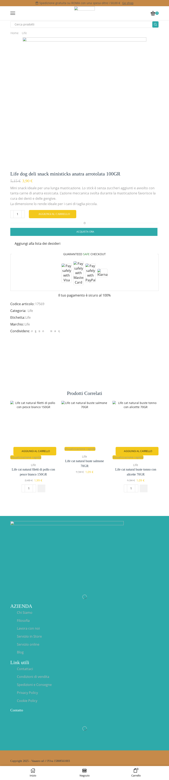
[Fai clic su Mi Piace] (36, 331)
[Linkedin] (51, 331)
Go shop (128, 3)
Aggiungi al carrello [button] (36, 451)
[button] (41, 488)
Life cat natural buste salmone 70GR (84, 463)
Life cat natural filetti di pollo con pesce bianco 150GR (33, 472)
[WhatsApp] (55, 331)
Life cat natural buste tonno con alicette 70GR (135, 472)
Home (15, 33)
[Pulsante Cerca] (155, 24)
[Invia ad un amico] (47, 331)
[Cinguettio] (32, 331)
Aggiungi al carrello (54, 214)
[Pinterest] (43, 331)
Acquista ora (85, 231)
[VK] (39, 331)
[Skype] (58, 331)
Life (24, 33)
